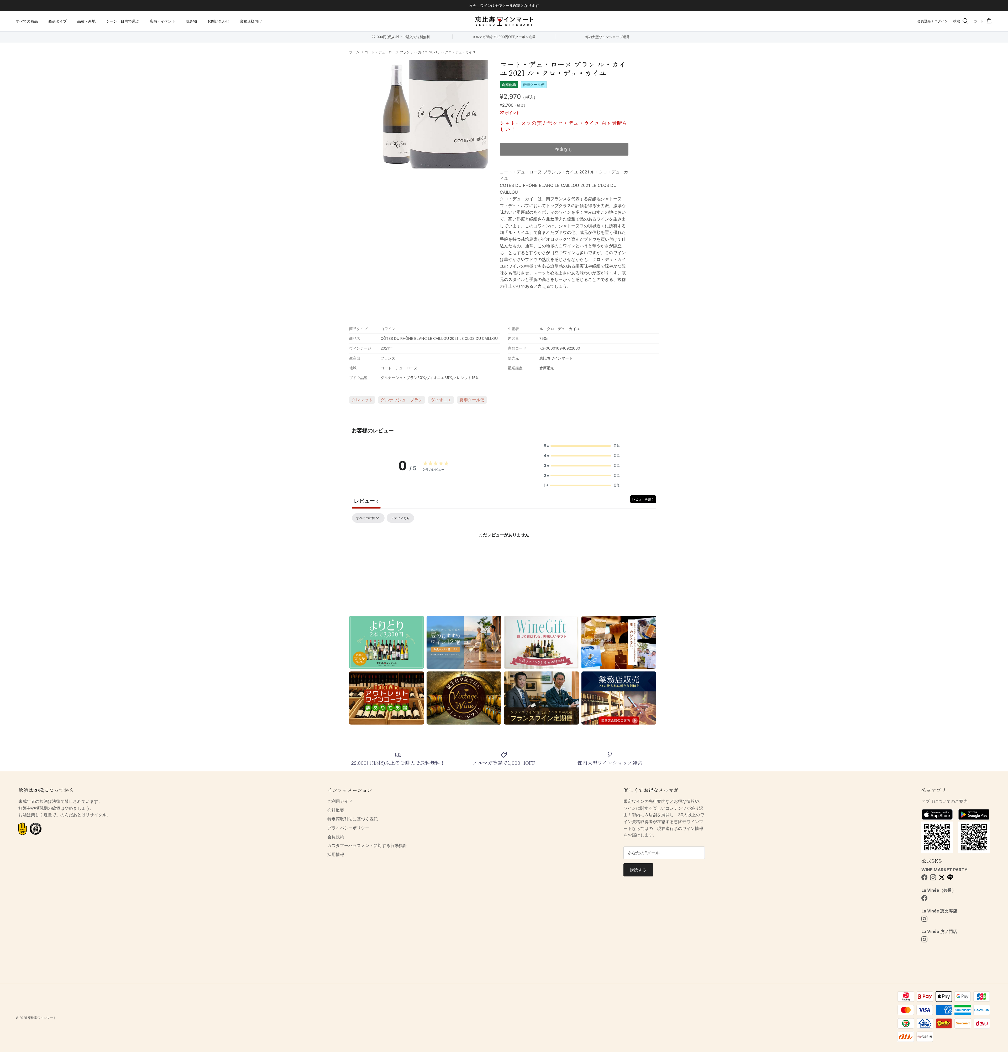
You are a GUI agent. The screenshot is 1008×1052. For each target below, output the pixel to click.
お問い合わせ (218, 21)
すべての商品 (27, 21)
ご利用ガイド (340, 801)
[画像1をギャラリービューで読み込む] (434, 114)
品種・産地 (86, 21)
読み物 (191, 21)
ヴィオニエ (441, 399)
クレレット (362, 399)
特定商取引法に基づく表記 (352, 819)
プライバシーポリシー (348, 827)
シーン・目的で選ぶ (122, 21)
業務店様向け (251, 21)
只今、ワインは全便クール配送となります (504, 5)
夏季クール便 (472, 399)
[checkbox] (400, 518)
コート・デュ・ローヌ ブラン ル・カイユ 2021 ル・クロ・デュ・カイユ (420, 52)
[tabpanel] (504, 552)
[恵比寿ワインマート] (504, 21)
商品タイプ (57, 21)
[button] (582, 446)
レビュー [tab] (366, 501)
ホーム (354, 52)
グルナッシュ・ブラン (402, 399)
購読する (638, 870)
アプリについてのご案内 (944, 801)
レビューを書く (643, 499)
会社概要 (335, 810)
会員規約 (335, 836)
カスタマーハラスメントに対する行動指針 (367, 845)
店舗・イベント (162, 21)
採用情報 (335, 854)
